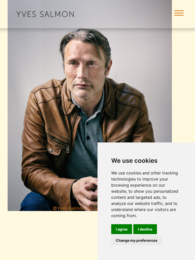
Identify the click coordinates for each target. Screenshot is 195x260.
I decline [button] (145, 229)
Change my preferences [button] (136, 240)
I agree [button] (121, 229)
